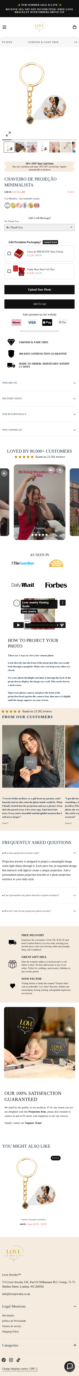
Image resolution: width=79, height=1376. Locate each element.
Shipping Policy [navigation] (10, 1331)
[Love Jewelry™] (14, 1254)
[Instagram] (11, 1360)
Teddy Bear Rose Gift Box (41, 269)
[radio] (7, 205)
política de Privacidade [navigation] (14, 1321)
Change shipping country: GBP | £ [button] (20, 1368)
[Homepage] (39, 27)
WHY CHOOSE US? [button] (12, 430)
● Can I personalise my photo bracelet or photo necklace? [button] (30, 895)
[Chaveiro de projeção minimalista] (33, 1185)
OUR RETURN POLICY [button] (14, 414)
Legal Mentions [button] (14, 1306)
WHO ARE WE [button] (9, 383)
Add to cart (39, 304)
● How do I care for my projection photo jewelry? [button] (26, 911)
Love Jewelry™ (11, 1274)
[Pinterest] (3, 1360)
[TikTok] (18, 1360)
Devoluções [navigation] (8, 1315)
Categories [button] (10, 1345)
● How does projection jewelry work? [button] (20, 853)
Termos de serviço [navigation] (11, 1326)
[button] (4, 27)
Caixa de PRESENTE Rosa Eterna (45, 251)
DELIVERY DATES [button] (12, 398)
